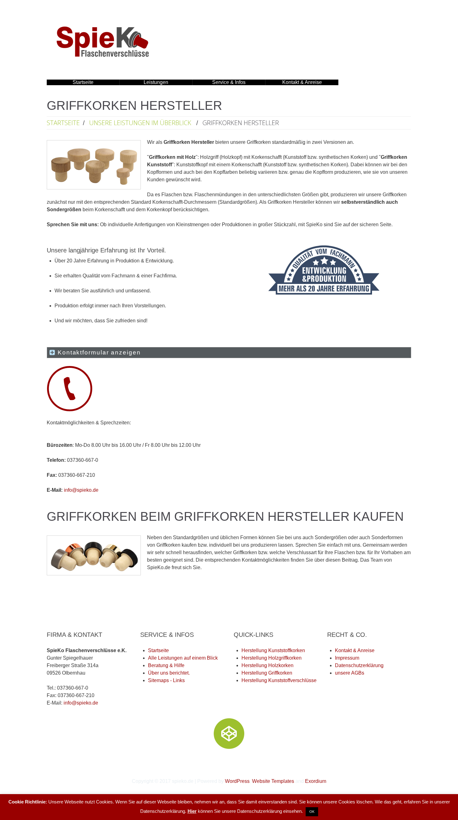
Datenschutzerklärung (359, 665)
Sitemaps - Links (166, 680)
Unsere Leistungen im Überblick (140, 123)
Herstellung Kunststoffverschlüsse (279, 680)
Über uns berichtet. (169, 673)
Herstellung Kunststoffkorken (273, 650)
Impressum (347, 658)
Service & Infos (219, 82)
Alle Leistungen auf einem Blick (183, 658)
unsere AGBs (349, 673)
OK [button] (311, 811)
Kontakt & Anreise (302, 82)
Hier (192, 811)
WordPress (237, 781)
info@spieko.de (81, 490)
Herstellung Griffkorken (266, 673)
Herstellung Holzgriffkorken (271, 658)
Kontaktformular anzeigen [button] (99, 352)
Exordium (315, 781)
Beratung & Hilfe (166, 665)
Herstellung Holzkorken (267, 665)
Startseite (83, 82)
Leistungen (144, 82)
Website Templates (273, 781)
